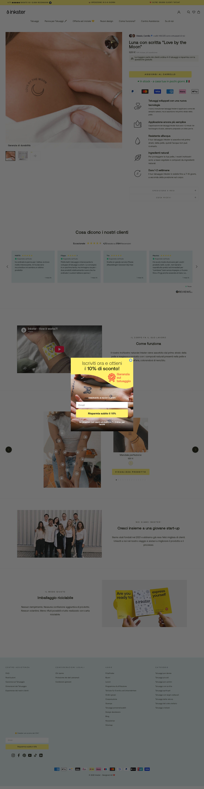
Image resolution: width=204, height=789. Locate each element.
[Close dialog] (130, 360)
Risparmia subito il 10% (102, 413)
